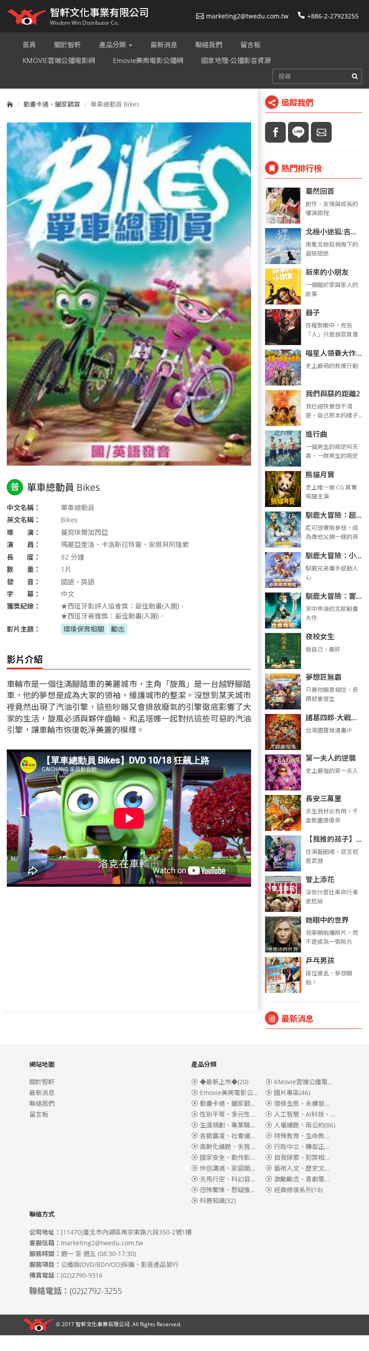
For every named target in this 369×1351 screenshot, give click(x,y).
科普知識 (218, 1200)
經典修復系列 (298, 1189)
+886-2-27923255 (333, 16)
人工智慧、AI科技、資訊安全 (320, 1114)
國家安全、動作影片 (235, 1157)
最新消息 (41, 1092)
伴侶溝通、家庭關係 (235, 1168)
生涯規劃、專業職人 (233, 1125)
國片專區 (292, 1092)
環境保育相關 (83, 628)
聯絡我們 (41, 1103)
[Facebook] (275, 132)
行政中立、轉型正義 (308, 1146)
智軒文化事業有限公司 (103, 1324)
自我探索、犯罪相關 (308, 1157)
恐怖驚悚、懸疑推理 (235, 1189)
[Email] (321, 132)
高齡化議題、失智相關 (237, 1146)
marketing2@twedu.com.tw (247, 16)
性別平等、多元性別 (233, 1114)
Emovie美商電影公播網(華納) (248, 1092)
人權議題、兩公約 (304, 1125)
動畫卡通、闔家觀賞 (51, 104)
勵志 (118, 628)
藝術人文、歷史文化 (308, 1168)
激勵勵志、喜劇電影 (308, 1179)
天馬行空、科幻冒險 (233, 1179)
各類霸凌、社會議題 (233, 1135)
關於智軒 (41, 1081)
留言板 (38, 1114)
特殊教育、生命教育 (308, 1135)
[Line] (298, 132)
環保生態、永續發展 (308, 1103)
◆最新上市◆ (224, 1081)
